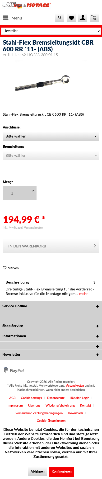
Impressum (15, 405)
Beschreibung (17, 282)
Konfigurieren (62, 471)
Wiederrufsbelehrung (60, 405)
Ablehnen (38, 471)
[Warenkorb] (94, 18)
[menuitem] (12, 18)
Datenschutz (56, 398)
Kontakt (85, 405)
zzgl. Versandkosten (30, 227)
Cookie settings (31, 398)
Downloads (75, 413)
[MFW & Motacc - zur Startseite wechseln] (26, 6)
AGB (12, 398)
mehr (83, 294)
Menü (16, 18)
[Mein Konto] (83, 18)
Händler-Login (79, 398)
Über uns (34, 405)
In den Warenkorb (27, 246)
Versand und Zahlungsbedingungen (39, 413)
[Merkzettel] (71, 18)
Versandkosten (75, 385)
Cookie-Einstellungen (51, 420)
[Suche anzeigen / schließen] (59, 18)
